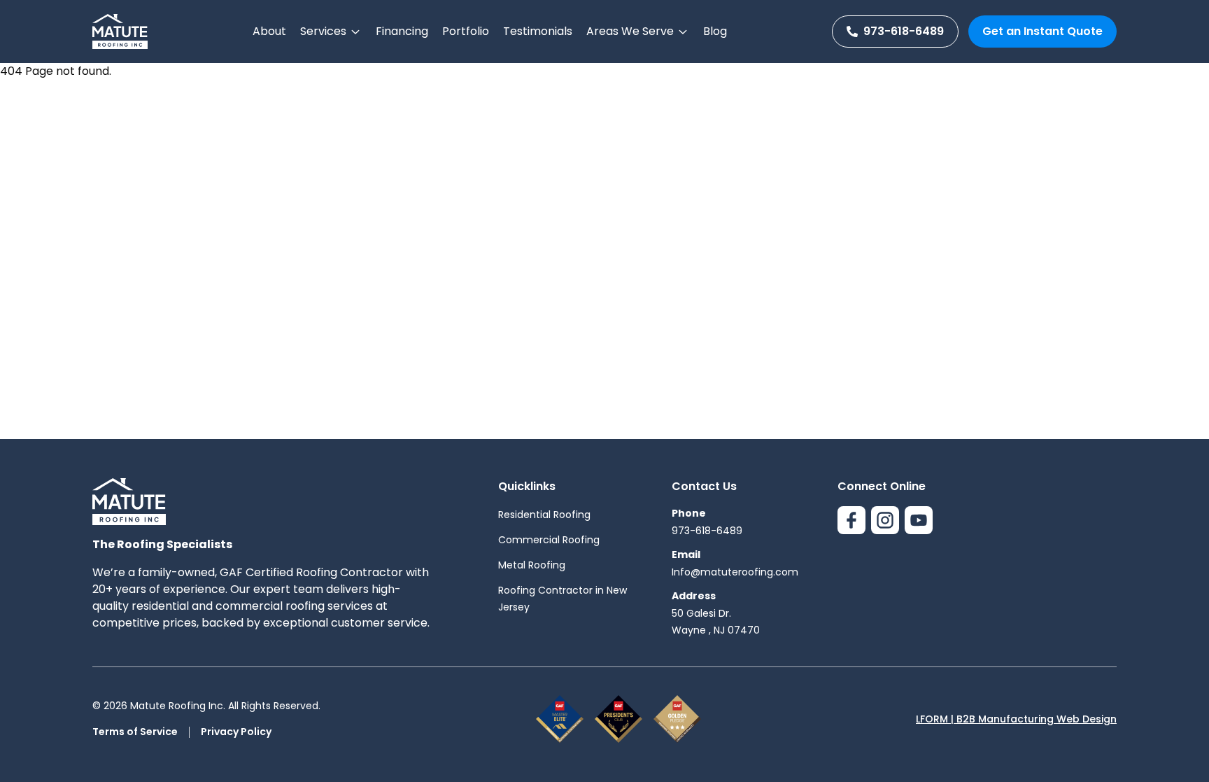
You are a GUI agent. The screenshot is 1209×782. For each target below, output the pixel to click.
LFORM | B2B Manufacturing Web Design (1016, 719)
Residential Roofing (544, 515)
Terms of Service (135, 732)
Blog (715, 31)
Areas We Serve (630, 31)
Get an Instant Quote (1042, 31)
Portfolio (465, 31)
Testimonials (537, 31)
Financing (402, 31)
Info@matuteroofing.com (735, 572)
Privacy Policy (236, 732)
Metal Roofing (531, 565)
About (269, 31)
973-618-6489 (903, 31)
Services (323, 31)
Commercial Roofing (549, 540)
